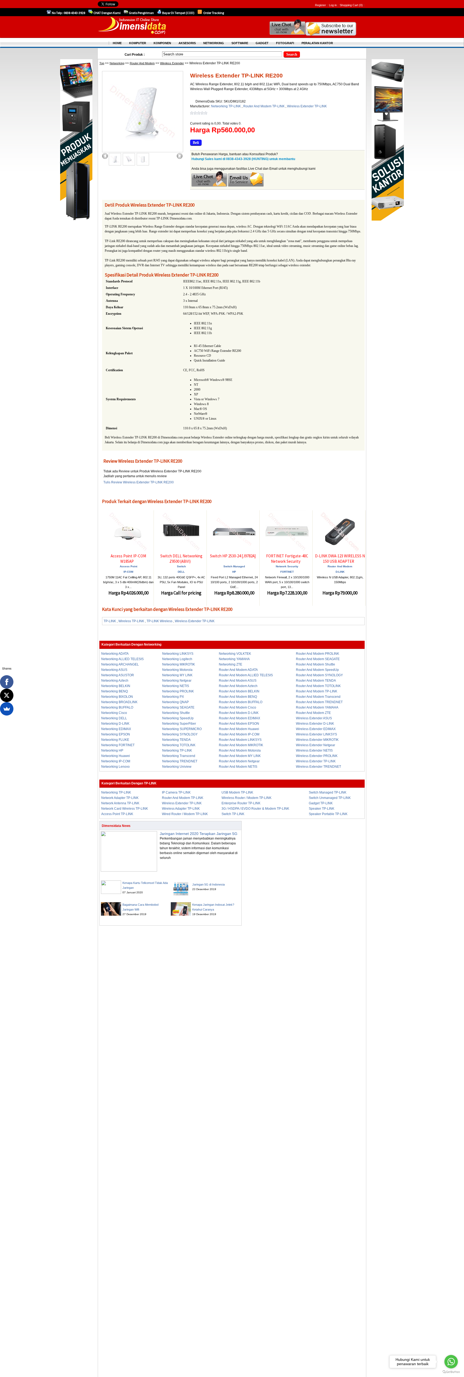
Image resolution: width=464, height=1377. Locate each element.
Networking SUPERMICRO (182, 729)
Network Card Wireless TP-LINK (124, 808)
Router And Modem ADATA (238, 670)
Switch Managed (234, 566)
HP (234, 571)
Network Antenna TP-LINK (120, 803)
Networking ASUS (114, 670)
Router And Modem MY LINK (240, 756)
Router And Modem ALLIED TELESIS (246, 675)
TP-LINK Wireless (159, 621)
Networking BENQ (114, 691)
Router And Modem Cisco (237, 707)
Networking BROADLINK (119, 702)
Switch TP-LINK (233, 814)
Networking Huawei (115, 756)
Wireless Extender (172, 63)
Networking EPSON (115, 734)
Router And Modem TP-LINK (264, 106)
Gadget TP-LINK (321, 803)
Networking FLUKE (115, 740)
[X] (6, 695)
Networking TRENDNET (179, 761)
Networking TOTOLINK (178, 745)
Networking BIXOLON (117, 697)
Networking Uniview (176, 767)
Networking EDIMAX (116, 729)
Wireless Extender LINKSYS (316, 734)
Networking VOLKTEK (235, 654)
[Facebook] (6, 682)
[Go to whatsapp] (451, 1361)
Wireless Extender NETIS (314, 750)
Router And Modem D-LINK (239, 713)
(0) (361, 5)
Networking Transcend (178, 756)
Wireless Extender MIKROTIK (317, 740)
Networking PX (173, 697)
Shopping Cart (349, 5)
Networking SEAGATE (178, 707)
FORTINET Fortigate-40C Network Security (287, 558)
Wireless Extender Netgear (315, 745)
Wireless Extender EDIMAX (316, 729)
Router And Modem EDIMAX (239, 718)
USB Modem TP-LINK (237, 792)
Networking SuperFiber (179, 723)
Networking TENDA (176, 740)
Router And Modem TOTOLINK (318, 686)
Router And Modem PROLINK (317, 654)
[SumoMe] (6, 709)
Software (239, 43)
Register (320, 5)
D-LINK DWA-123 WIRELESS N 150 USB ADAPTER (340, 558)
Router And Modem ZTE (313, 713)
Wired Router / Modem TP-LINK (185, 814)
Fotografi (285, 43)
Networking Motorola (177, 670)
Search (291, 54)
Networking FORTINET (118, 745)
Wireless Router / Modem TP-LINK (246, 798)
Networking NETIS (175, 686)
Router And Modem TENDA (316, 680)
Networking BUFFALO (117, 707)
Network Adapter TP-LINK (120, 798)
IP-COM (128, 571)
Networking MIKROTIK (178, 664)
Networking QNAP (175, 702)
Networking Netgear (176, 680)
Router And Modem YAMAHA (317, 707)
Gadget (262, 43)
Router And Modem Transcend (318, 697)
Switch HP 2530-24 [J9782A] (233, 555)
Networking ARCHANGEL (120, 664)
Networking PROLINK (178, 691)
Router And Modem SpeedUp (317, 670)
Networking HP (112, 750)
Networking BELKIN (115, 686)
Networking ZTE (230, 664)
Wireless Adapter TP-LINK (181, 808)
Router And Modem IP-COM (239, 734)
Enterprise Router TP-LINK (241, 803)
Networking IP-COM (115, 761)
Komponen (162, 43)
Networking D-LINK (115, 723)
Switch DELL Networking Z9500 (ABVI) (181, 558)
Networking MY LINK (177, 675)
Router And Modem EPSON (239, 723)
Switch (181, 566)
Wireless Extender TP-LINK (307, 106)
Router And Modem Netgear (239, 761)
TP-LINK (110, 621)
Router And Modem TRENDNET (319, 702)
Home (117, 43)
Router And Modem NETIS (238, 767)
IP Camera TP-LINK (176, 792)
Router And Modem (142, 63)
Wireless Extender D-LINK (315, 723)
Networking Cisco (114, 713)
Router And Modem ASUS (237, 680)
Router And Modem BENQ (238, 697)
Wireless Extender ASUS (314, 718)
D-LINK (340, 571)
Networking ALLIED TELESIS (122, 659)
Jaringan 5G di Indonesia (208, 884)
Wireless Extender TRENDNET (318, 767)
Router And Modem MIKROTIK (241, 745)
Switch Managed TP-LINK (327, 792)
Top (101, 63)
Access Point (128, 566)
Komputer (137, 43)
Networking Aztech (114, 680)
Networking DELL (114, 718)
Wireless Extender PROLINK (317, 756)
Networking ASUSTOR (117, 675)
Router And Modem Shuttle (315, 664)
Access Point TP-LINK (117, 814)
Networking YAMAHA (234, 659)
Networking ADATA (115, 654)
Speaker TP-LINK (321, 808)
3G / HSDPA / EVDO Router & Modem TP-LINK (255, 808)
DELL (181, 571)
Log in (333, 5)
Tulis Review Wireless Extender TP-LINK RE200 (138, 482)
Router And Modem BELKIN (239, 691)
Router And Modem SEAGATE (318, 659)
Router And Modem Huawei (239, 729)
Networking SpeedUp (178, 718)
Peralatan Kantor (317, 43)
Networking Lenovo (115, 767)
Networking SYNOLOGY (180, 734)
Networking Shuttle (176, 713)
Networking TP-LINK (226, 106)
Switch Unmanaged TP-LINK (330, 798)
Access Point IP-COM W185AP (128, 558)
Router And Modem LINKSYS (240, 740)
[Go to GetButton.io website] (451, 1371)
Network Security (287, 566)
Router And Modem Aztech (238, 686)
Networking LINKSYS (177, 654)
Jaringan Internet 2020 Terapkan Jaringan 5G (198, 833)
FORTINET (287, 571)
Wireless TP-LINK (131, 621)
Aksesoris (187, 43)
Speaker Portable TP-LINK (328, 814)
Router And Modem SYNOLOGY (319, 675)
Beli (196, 143)
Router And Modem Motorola (240, 750)
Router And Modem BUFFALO (240, 702)
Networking (117, 63)
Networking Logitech (177, 659)
